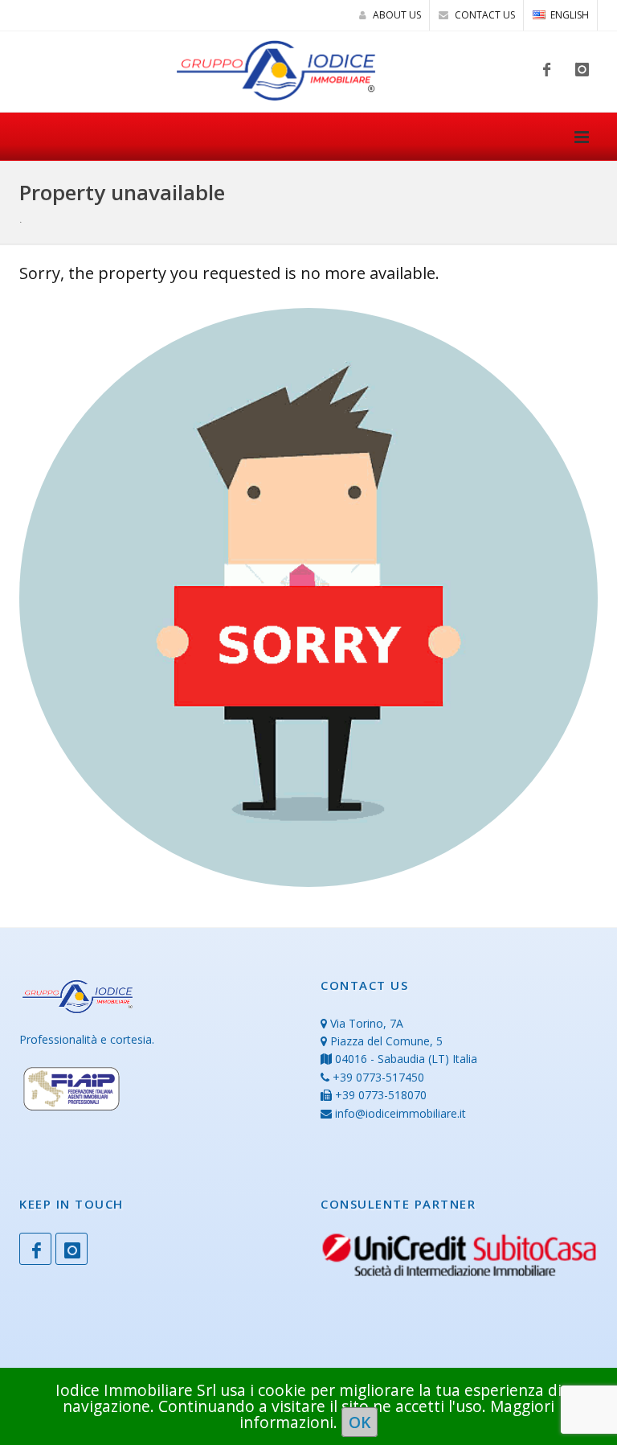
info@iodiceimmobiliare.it (400, 1113)
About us (395, 15)
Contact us (483, 15)
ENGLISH (569, 15)
